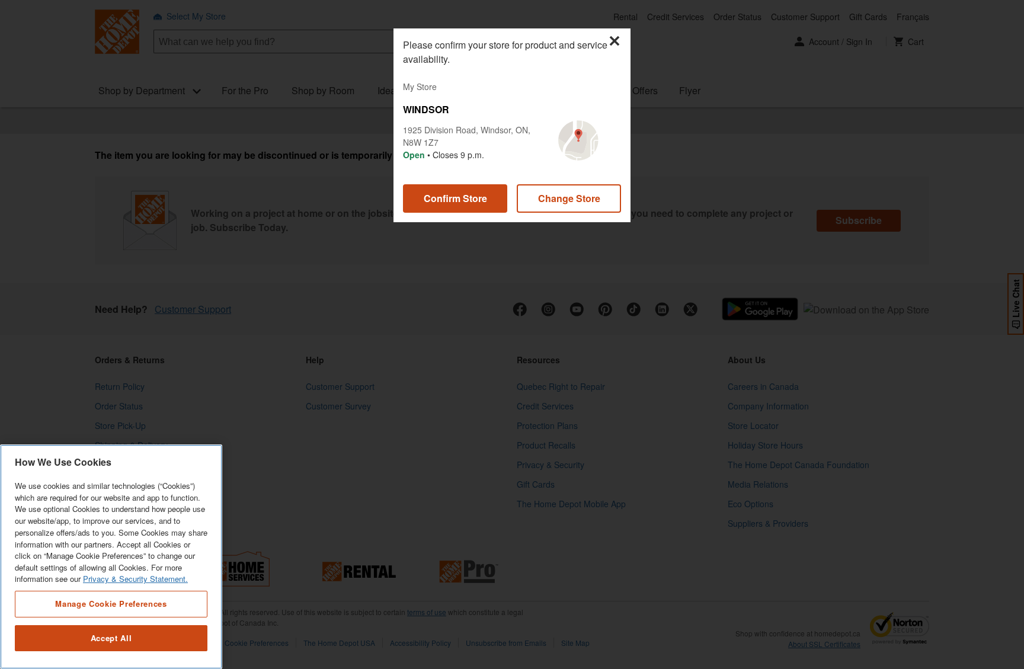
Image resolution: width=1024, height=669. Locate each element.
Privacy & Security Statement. (135, 579)
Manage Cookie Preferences (111, 603)
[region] (111, 556)
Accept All (111, 638)
